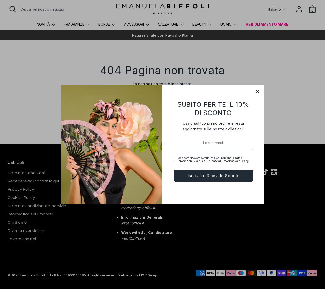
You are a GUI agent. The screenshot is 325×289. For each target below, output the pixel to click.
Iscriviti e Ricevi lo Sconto (214, 175)
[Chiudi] (257, 91)
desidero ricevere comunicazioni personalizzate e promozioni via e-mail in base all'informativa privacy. (213, 159)
